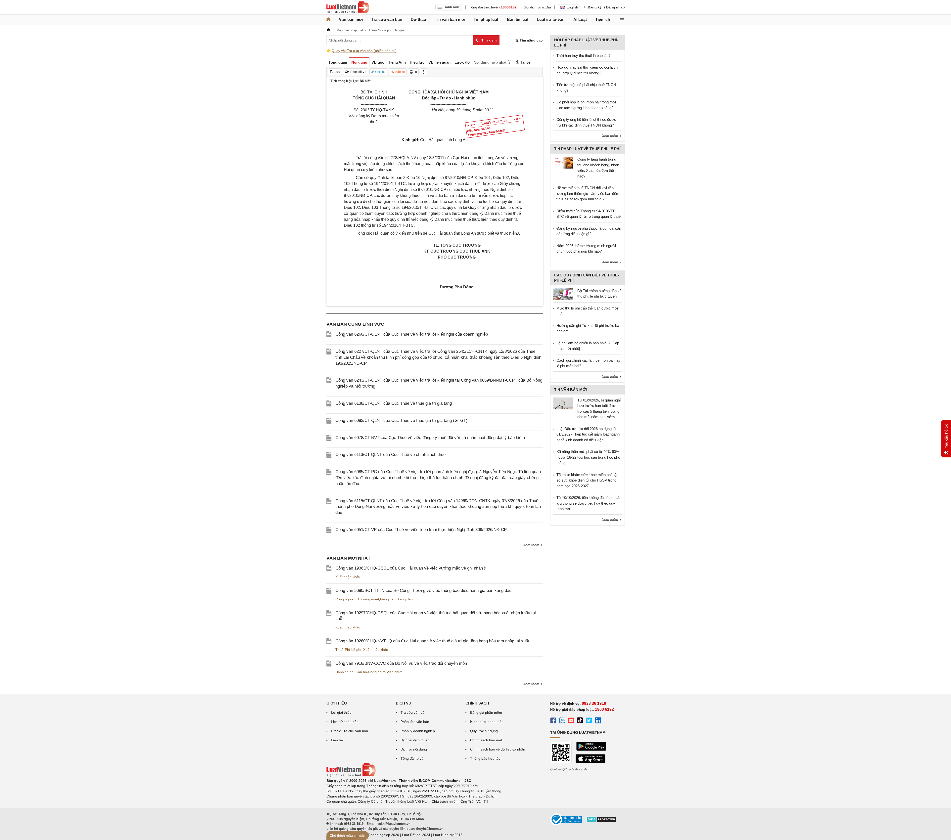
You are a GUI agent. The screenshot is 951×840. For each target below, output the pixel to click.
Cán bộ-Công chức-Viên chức (379, 672)
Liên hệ (337, 740)
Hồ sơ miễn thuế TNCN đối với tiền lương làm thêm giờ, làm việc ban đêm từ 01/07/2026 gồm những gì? (587, 193)
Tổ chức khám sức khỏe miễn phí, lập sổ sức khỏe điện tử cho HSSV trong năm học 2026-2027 (587, 480)
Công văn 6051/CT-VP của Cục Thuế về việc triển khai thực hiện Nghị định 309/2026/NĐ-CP (421, 529)
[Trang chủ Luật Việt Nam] (347, 7)
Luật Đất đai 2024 (416, 835)
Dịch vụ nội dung (414, 749)
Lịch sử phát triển (345, 722)
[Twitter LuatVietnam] (589, 721)
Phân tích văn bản (415, 722)
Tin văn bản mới (450, 19)
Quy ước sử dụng (484, 731)
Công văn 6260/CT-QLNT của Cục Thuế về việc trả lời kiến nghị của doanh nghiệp (411, 334)
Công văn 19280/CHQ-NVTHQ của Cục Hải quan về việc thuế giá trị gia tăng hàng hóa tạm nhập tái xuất (432, 641)
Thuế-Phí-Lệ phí (348, 650)
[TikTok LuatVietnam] (580, 721)
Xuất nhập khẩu (347, 577)
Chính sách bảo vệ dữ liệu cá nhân (497, 749)
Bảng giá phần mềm (486, 712)
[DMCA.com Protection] (601, 821)
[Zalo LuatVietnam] (562, 721)
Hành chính (344, 672)
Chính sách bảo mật (486, 740)
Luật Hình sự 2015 (447, 835)
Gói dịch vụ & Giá (537, 7)
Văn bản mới (351, 19)
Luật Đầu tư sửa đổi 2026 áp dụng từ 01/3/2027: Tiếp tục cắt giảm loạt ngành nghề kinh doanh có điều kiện (588, 434)
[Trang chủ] (328, 20)
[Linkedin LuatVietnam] (598, 721)
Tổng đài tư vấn (413, 758)
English (572, 7)
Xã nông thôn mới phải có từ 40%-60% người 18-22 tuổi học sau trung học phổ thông (588, 457)
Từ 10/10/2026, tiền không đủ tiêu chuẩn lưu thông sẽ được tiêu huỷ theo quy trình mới (588, 503)
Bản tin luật (517, 19)
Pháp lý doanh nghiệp (418, 731)
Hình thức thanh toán (486, 722)
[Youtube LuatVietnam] (571, 721)
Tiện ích (602, 19)
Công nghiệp (345, 599)
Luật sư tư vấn (551, 19)
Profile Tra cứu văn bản (349, 731)
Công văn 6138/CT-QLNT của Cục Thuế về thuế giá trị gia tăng (393, 403)
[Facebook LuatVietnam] (553, 721)
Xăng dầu (405, 599)
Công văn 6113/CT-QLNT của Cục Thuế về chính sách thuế (390, 454)
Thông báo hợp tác (485, 758)
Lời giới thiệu (341, 712)
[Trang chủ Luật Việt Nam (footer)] (351, 775)
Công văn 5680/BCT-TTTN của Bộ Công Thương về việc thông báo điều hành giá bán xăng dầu (423, 590)
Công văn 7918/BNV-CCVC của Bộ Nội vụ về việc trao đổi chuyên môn (401, 663)
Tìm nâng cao (531, 40)
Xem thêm (531, 545)
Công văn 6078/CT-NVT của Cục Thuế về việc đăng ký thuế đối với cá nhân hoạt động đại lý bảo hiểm (430, 437)
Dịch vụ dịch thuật (415, 740)
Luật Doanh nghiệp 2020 (379, 835)
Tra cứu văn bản (386, 19)
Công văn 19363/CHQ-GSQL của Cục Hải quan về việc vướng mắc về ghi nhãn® (410, 568)
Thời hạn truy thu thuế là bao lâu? (583, 55)
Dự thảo (418, 19)
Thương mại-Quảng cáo (377, 599)
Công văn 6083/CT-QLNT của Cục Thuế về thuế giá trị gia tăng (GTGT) (401, 420)
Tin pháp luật (486, 19)
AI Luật (580, 19)
